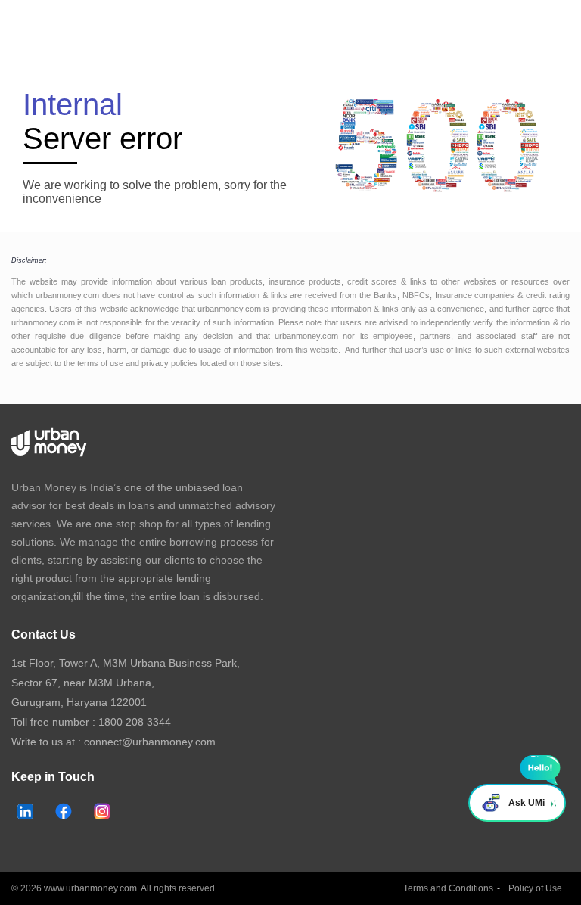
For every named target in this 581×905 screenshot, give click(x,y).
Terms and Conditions (448, 888)
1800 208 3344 (134, 722)
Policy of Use (535, 888)
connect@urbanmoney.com (150, 742)
